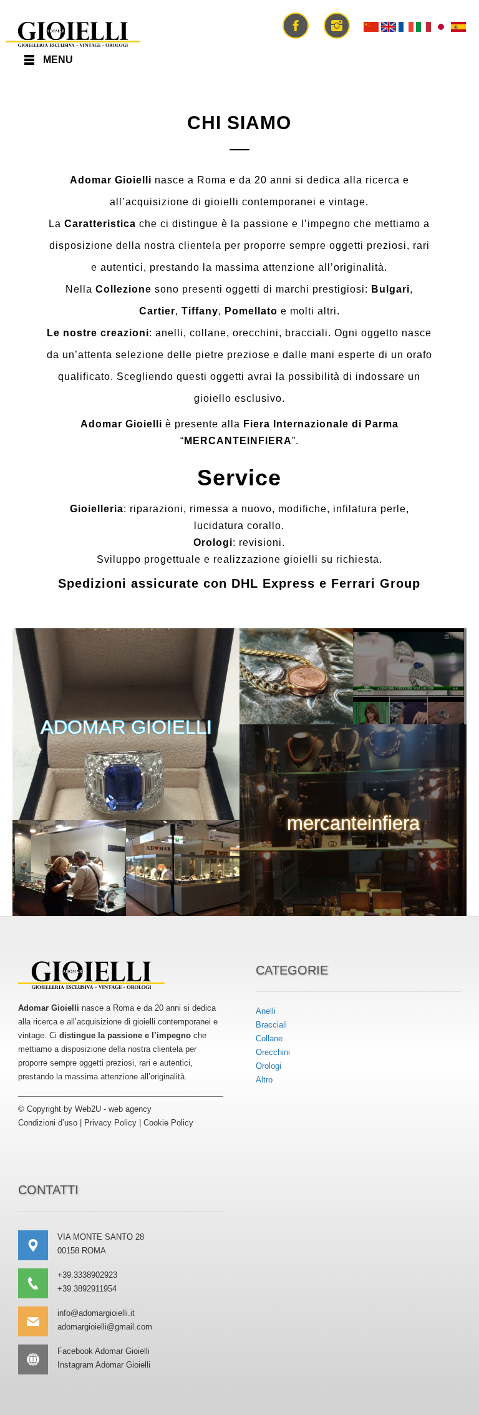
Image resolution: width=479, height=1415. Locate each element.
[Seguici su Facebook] (296, 24)
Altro (264, 1079)
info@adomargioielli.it (96, 1313)
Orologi (268, 1066)
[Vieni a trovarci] (37, 1245)
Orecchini (273, 1052)
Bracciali (271, 1024)
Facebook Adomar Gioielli (103, 1351)
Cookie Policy (168, 1122)
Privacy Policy (110, 1122)
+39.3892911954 (87, 1288)
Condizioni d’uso (47, 1122)
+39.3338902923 (87, 1275)
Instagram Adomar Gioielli (103, 1364)
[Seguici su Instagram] (337, 24)
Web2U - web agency (113, 1109)
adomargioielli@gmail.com (104, 1326)
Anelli (266, 1011)
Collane (269, 1038)
